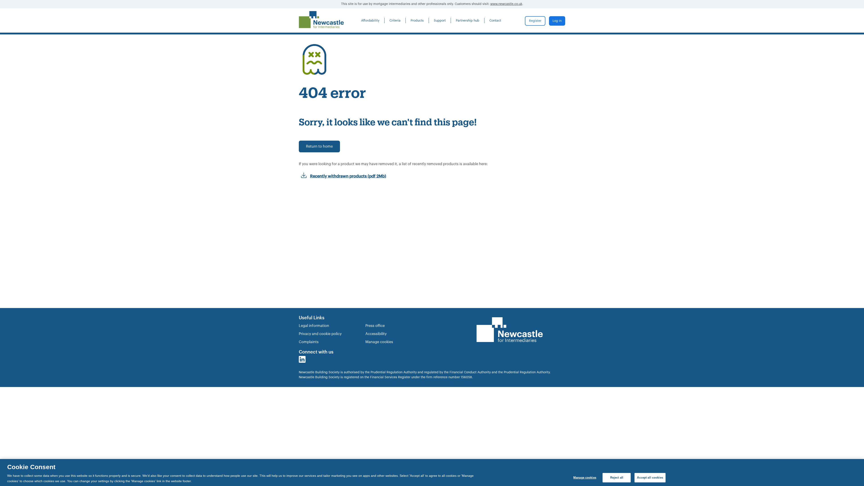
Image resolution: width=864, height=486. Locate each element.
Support (440, 20)
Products (417, 20)
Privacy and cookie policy (320, 334)
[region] (432, 472)
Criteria (394, 20)
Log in (557, 20)
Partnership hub (467, 20)
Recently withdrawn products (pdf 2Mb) (348, 176)
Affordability (370, 20)
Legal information (314, 326)
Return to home (319, 146)
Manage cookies (379, 342)
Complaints (309, 342)
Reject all (616, 477)
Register (535, 20)
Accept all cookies (650, 477)
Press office (375, 326)
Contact (495, 20)
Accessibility (376, 334)
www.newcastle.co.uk (506, 4)
